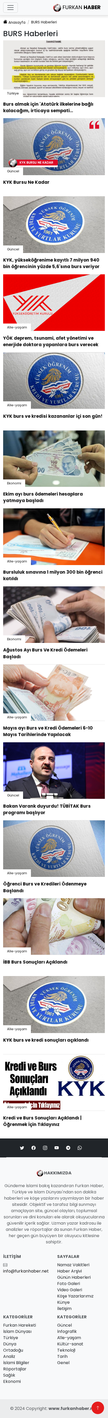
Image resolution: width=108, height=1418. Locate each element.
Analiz (9, 1356)
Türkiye (13, 93)
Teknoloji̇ (66, 1350)
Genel (63, 1363)
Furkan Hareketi (19, 1325)
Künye (63, 1302)
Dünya (9, 1344)
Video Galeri (69, 1290)
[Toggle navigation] (10, 7)
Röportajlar (14, 1369)
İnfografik (67, 1331)
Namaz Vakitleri (73, 1265)
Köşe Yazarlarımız (75, 1296)
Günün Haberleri (74, 1277)
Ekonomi (14, 483)
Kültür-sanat (70, 1344)
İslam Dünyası (17, 1331)
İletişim (64, 1309)
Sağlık (9, 1375)
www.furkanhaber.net (73, 1408)
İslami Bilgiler (16, 1363)
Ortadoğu (13, 1350)
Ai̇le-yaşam (17, 327)
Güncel (13, 171)
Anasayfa (16, 22)
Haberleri (44, 22)
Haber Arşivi (69, 1271)
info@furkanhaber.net (26, 1271)
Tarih (62, 1356)
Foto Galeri (68, 1284)
